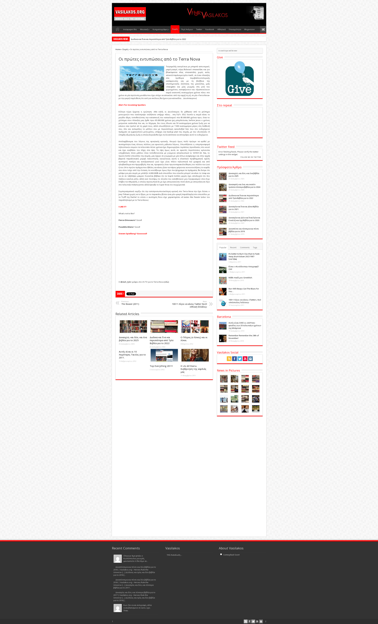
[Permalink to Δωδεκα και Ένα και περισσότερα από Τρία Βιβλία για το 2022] (164, 332)
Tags (255, 247)
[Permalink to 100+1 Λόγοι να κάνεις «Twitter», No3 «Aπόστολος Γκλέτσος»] (223, 306)
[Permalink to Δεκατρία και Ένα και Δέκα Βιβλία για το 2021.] (223, 212)
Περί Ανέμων (187, 29)
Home (118, 49)
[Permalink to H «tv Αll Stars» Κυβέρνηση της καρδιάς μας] (195, 361)
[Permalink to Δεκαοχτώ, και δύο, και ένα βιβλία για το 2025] (133, 332)
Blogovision (249, 29)
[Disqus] (164, 420)
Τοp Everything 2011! (161, 365)
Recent (233, 247)
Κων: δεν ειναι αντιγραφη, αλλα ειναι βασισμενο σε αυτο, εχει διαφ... (137, 608)
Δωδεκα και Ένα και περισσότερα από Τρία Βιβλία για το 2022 (158, 39)
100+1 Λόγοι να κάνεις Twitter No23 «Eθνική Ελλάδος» (189, 304)
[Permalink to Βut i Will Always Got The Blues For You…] (223, 295)
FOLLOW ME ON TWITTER (251, 157)
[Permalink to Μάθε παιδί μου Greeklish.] (223, 283)
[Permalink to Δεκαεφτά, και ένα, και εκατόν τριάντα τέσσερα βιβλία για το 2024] (223, 190)
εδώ (166, 282)
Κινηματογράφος (161, 29)
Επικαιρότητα (235, 29)
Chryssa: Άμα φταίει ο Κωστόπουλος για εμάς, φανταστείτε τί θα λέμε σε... (135, 558)
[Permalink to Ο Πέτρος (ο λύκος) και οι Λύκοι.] (195, 332)
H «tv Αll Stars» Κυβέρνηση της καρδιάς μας (193, 368)
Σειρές (175, 29)
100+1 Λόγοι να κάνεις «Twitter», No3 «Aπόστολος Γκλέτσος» (245, 301)
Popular (223, 247)
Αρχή (117, 30)
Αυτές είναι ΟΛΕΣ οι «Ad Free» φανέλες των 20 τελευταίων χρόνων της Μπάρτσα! (245, 325)
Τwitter (199, 29)
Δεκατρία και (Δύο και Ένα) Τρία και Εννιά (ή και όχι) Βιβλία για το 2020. (244, 219)
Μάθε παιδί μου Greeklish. (240, 277)
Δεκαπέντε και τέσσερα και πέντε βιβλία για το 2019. (244, 230)
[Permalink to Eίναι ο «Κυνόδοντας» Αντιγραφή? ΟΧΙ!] (223, 272)
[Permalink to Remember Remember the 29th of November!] (223, 341)
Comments (245, 247)
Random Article (263, 29)
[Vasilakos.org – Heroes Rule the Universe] (130, 18)
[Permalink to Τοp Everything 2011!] (164, 361)
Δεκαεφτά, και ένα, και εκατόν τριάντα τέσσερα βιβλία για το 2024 (244, 185)
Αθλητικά (221, 29)
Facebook (209, 29)
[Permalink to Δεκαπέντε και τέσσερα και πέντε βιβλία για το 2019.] (223, 235)
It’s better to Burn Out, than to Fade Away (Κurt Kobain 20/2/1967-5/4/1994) (244, 256)
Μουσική (144, 29)
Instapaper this (130, 29)
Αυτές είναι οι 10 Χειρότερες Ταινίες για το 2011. (132, 354)
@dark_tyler (125, 282)
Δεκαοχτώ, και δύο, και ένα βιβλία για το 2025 (133, 339)
